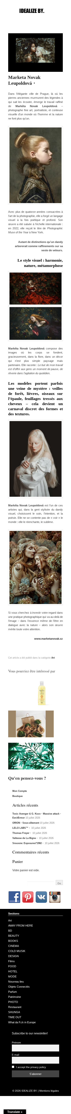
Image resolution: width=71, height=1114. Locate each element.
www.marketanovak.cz (48, 638)
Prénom (16, 1042)
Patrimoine (14, 996)
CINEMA (13, 945)
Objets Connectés (19, 986)
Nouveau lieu (16, 981)
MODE (12, 976)
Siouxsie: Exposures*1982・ (28, 843)
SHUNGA (14, 1012)
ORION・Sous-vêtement (25, 822)
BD (10, 930)
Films (11, 961)
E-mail (15, 1054)
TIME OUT (14, 1017)
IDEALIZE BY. (29, 1090)
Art (53, 657)
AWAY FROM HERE (20, 925)
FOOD (12, 966)
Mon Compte (19, 791)
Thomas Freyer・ (22, 833)
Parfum (12, 991)
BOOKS (13, 940)
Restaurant (14, 1007)
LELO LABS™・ (21, 828)
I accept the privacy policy (30, 1067)
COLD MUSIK (16, 951)
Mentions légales (49, 1090)
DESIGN (13, 956)
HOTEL (12, 971)
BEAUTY (13, 935)
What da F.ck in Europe (22, 1022)
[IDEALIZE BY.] (35, 17)
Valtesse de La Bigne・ (25, 838)
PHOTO (13, 1001)
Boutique (17, 796)
